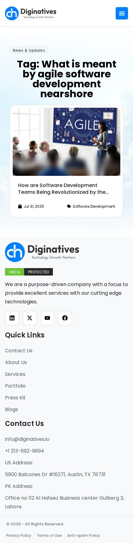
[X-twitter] (30, 318)
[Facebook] (65, 318)
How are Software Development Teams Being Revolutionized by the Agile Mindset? (61, 192)
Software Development (94, 206)
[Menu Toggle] (122, 13)
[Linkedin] (12, 318)
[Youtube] (47, 318)
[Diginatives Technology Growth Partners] (31, 13)
